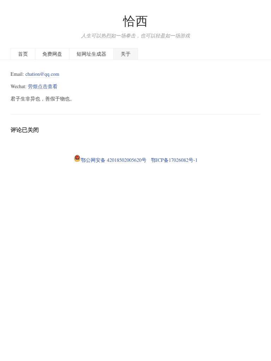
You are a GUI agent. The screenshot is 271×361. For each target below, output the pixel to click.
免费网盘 (52, 53)
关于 (126, 53)
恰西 (135, 20)
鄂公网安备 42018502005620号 (113, 160)
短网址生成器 (91, 53)
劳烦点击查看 (43, 86)
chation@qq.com (42, 74)
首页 (23, 53)
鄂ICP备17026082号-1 (173, 160)
